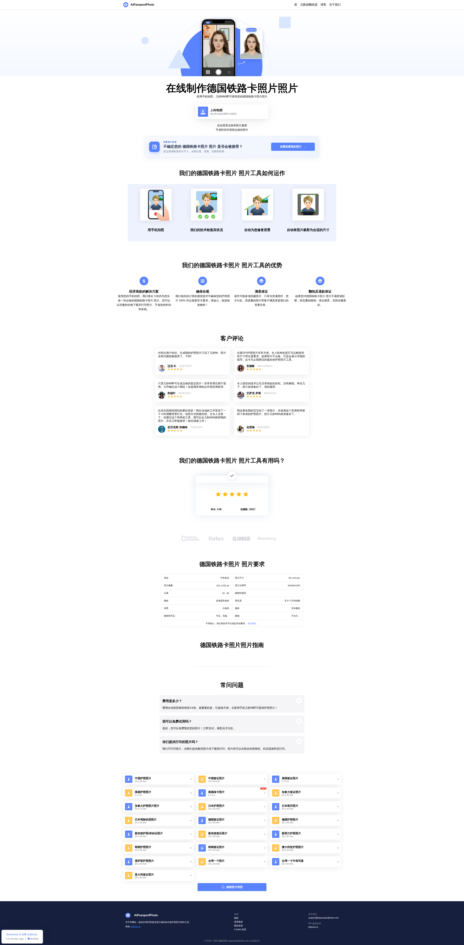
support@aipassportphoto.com (323, 918)
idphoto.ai (135, 926)
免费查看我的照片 (293, 146)
